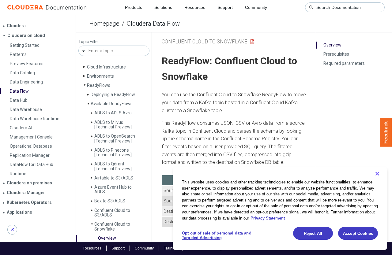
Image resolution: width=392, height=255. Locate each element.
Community (256, 7)
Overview (107, 238)
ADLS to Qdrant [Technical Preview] (113, 166)
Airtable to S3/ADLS (113, 178)
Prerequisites (336, 54)
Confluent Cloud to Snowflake (112, 226)
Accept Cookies (358, 233)
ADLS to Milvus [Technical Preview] (113, 124)
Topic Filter (88, 41)
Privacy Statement (268, 218)
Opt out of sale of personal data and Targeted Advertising (216, 235)
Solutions (163, 7)
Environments (100, 76)
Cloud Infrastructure (106, 67)
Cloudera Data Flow (153, 23)
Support (225, 7)
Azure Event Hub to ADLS (113, 189)
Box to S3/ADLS (109, 200)
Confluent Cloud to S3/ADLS (112, 212)
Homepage (104, 23)
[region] (280, 208)
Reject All (313, 233)
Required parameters (344, 63)
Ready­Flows (98, 85)
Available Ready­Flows (112, 103)
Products (133, 7)
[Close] (377, 173)
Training (171, 248)
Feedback (386, 132)
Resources (194, 7)
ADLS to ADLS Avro (113, 112)
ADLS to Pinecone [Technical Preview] (113, 152)
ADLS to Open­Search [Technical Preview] (114, 138)
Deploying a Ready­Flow (113, 94)
